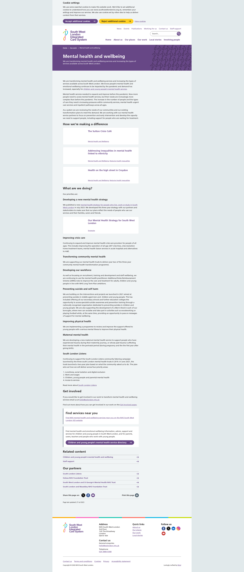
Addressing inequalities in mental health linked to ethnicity (110, 152)
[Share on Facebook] (88, 495)
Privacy (106, 561)
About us (118, 39)
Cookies (97, 561)
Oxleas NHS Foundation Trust (75, 478)
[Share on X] (83, 495)
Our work (142, 39)
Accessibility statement (121, 561)
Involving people (172, 39)
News (119, 29)
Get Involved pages (128, 405)
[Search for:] (163, 33)
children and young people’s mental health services (105, 89)
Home (108, 39)
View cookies (140, 21)
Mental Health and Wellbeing (98, 141)
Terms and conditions (83, 561)
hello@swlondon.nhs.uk (89, 400)
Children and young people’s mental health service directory (97, 442)
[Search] (179, 34)
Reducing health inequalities (120, 161)
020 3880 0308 (105, 552)
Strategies (91, 231)
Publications (137, 29)
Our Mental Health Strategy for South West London (111, 222)
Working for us (150, 29)
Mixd (179, 565)
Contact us (163, 29)
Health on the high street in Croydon (108, 170)
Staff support (175, 29)
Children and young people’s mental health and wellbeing (88, 457)
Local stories (155, 39)
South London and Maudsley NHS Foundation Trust (85, 487)
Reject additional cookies (114, 21)
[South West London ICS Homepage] (75, 35)
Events (126, 29)
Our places (130, 39)
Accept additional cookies (77, 21)
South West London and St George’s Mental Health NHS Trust (89, 482)
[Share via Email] (93, 495)
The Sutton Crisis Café (100, 131)
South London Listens (87, 385)
